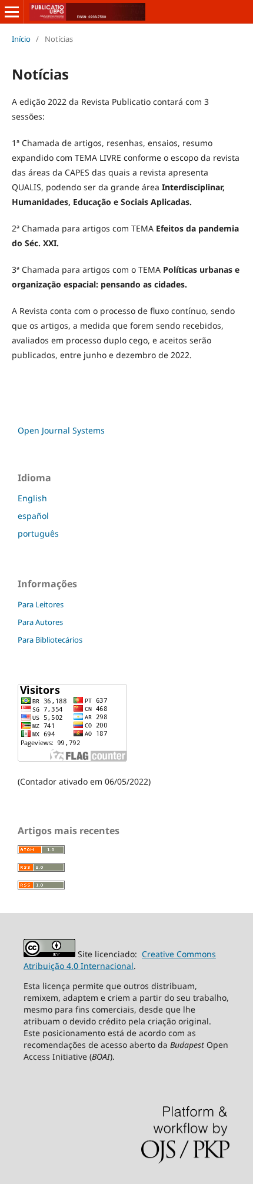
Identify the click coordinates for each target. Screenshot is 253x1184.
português (38, 533)
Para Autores (40, 622)
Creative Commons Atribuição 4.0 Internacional (120, 959)
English (32, 498)
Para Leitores (41, 604)
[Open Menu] (12, 12)
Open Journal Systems (61, 430)
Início (21, 39)
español (33, 515)
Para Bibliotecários (50, 639)
